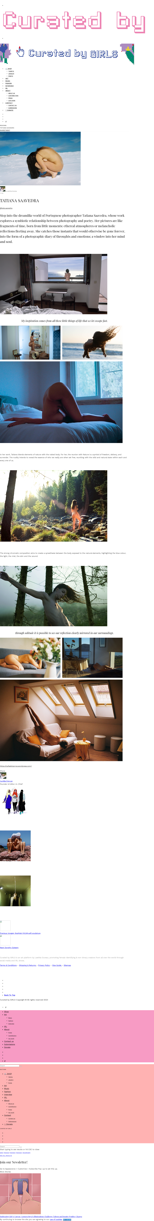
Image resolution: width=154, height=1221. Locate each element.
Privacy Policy (44, 965)
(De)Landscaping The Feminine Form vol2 (23, 871)
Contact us (12, 105)
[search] (21, 1066)
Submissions (9, 1044)
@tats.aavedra (6, 208)
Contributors (13, 95)
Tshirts (11, 71)
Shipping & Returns (27, 965)
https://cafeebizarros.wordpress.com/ (16, 766)
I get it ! (67, 1219)
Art (2, 193)
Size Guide (57, 965)
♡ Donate (9, 110)
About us (11, 93)
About (7, 90)
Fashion (10, 1020)
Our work (11, 1038)
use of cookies (56, 1219)
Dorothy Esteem (9, 948)
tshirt (1, 1152)
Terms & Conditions (8, 965)
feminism (19, 1152)
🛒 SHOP (8, 68)
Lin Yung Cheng (9, 916)
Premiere (13, 1152)
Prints (10, 76)
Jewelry (11, 73)
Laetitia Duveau (6, 781)
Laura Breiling (8, 826)
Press (10, 98)
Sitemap (67, 965)
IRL (5, 1026)
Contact (9, 103)
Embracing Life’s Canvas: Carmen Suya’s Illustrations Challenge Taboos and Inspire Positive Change (41, 1216)
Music (10, 1018)
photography (26, 1152)
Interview (9, 86)
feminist (6, 1152)
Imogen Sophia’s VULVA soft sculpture (20, 933)
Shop (6, 1012)
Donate (7, 1047)
